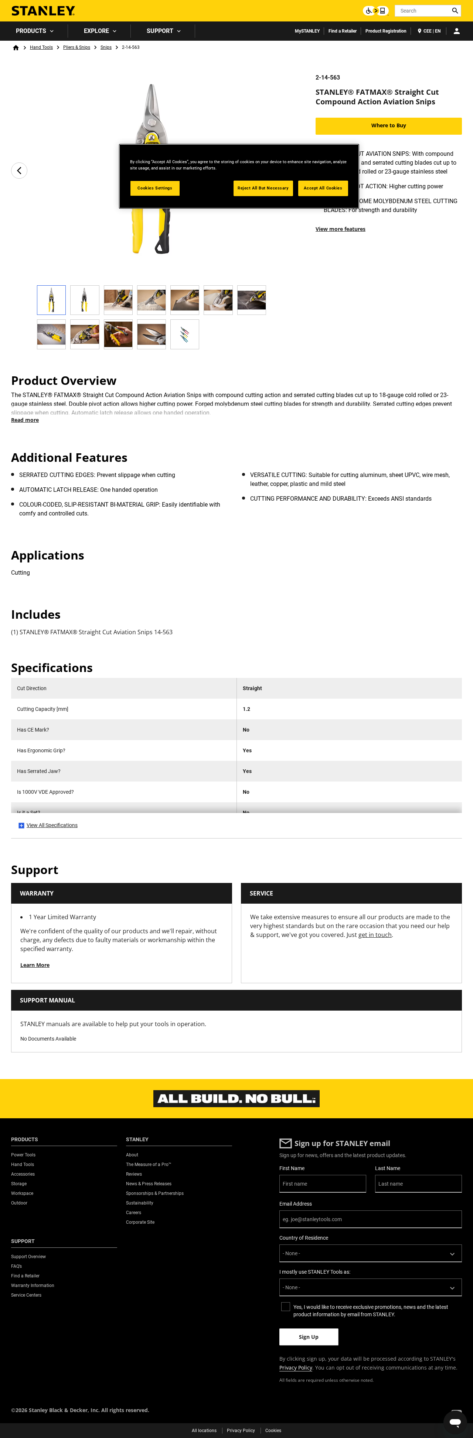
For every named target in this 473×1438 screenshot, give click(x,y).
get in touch (375, 935)
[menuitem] (34, 31)
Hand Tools (41, 47)
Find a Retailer (343, 31)
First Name (291, 1168)
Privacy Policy (295, 1367)
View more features (340, 228)
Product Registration (385, 31)
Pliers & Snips (76, 47)
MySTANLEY (307, 31)
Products (31, 30)
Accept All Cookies (323, 188)
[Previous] (19, 170)
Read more (25, 419)
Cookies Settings (154, 188)
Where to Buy (388, 125)
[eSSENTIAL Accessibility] (376, 10)
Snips (106, 47)
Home (16, 47)
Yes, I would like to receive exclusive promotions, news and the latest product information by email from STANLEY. (370, 1310)
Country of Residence (303, 1238)
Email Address (295, 1204)
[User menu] (456, 31)
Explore (96, 30)
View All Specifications (52, 825)
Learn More (35, 964)
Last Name (387, 1168)
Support (160, 30)
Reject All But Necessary (263, 188)
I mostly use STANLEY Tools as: (314, 1272)
